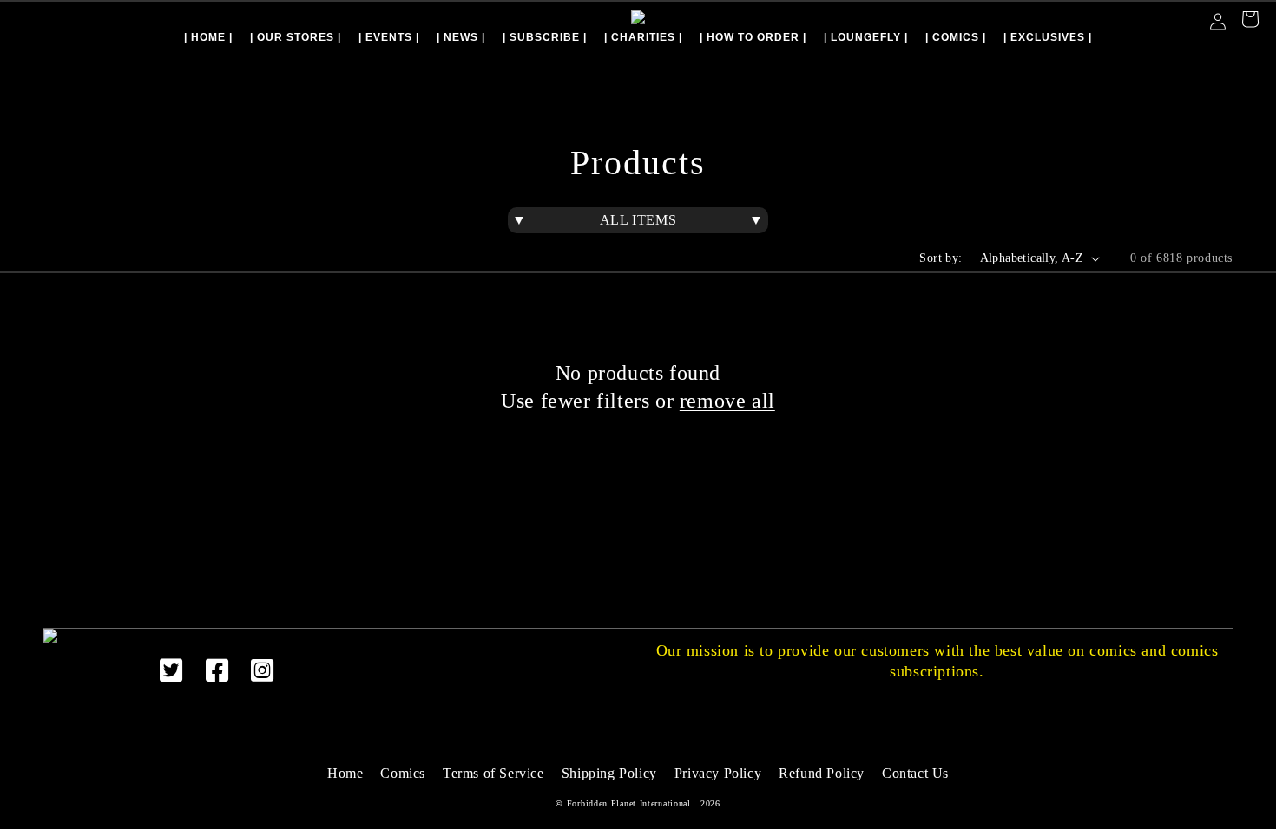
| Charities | (643, 37)
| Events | (388, 37)
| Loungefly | (866, 37)
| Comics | (955, 37)
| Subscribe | (545, 37)
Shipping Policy (609, 773)
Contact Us (915, 773)
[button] (1250, 21)
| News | (461, 37)
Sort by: (940, 257)
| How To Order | (753, 37)
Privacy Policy (717, 773)
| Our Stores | (295, 37)
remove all (727, 400)
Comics (402, 773)
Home (345, 773)
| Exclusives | (1047, 37)
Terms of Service (493, 773)
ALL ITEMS (638, 219)
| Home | (208, 37)
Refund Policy (822, 773)
